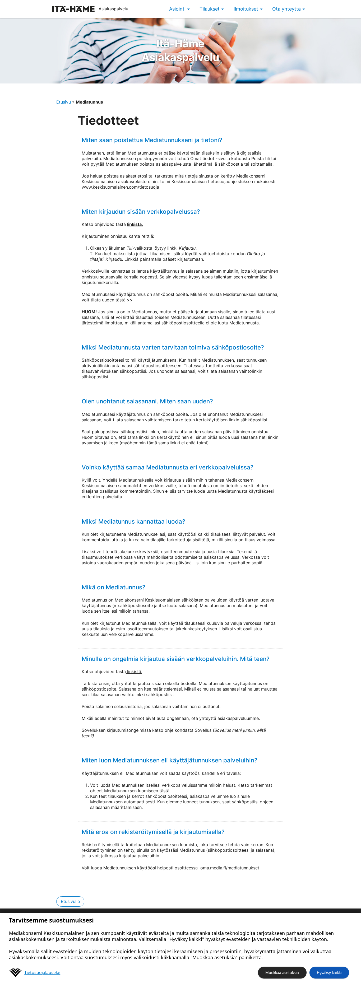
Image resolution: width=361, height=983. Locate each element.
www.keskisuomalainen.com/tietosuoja (120, 187)
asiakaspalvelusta (173, 164)
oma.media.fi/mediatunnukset (229, 867)
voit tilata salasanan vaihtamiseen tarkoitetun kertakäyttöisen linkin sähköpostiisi (185, 419)
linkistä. (135, 224)
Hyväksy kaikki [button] (329, 972)
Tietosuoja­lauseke (42, 972)
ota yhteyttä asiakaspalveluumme (225, 718)
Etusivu (63, 102)
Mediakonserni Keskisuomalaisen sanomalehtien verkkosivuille (168, 482)
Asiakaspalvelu (180, 50)
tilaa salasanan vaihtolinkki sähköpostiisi (132, 694)
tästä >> (124, 299)
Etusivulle (70, 901)
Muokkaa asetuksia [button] (282, 972)
